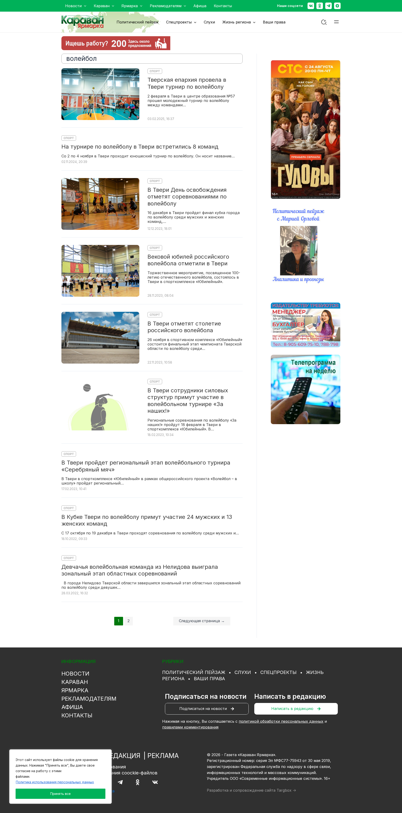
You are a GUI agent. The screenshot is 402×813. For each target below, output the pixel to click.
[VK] (155, 782)
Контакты (76, 715)
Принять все (60, 794)
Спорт (155, 71)
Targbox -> (286, 790)
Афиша (72, 707)
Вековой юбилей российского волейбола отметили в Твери (188, 260)
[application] (84, 6)
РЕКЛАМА (163, 756)
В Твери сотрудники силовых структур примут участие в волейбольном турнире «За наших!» (187, 400)
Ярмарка (74, 690)
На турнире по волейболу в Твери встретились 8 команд (139, 146)
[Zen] (337, 6)
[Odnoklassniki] (319, 6)
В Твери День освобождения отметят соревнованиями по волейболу (187, 196)
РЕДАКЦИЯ (122, 756)
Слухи (242, 672)
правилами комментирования (190, 727)
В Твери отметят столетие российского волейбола (184, 327)
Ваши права (209, 678)
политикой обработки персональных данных (281, 721)
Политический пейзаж (193, 672)
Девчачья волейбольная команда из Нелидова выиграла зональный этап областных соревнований (139, 570)
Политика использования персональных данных (55, 782)
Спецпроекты (278, 672)
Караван (74, 682)
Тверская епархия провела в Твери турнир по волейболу (186, 83)
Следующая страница (202, 620)
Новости (75, 673)
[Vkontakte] (311, 6)
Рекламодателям (88, 698)
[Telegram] (328, 6)
